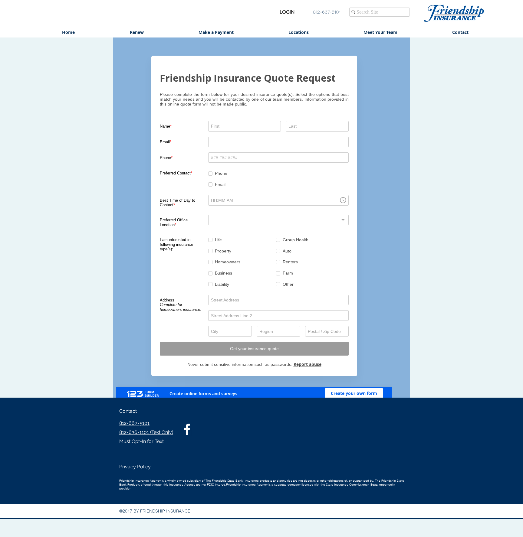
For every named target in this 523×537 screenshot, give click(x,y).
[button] (460, 32)
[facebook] (187, 429)
